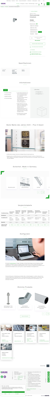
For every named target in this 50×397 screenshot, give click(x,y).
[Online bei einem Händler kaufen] (12, 225)
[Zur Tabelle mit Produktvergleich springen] (37, 24)
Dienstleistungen (32, 3)
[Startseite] (3, 4)
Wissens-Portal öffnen (5, 341)
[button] (39, 3)
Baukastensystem (11, 187)
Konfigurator (22, 3)
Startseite (2, 6)
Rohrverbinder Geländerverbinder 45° (25, 307)
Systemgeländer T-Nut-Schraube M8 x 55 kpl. (8, 307)
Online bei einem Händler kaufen (37, 43)
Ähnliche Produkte (25, 316)
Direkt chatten (20, 379)
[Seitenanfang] (48, 366)
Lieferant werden (29, 395)
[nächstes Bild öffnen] (42, 192)
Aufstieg (38, 187)
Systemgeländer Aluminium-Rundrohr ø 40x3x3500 (41, 307)
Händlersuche (17, 341)
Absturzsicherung (25, 187)
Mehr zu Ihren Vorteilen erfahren (31, 389)
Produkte (18, 3)
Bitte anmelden (37, 40)
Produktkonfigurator (13, 263)
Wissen (26, 3)
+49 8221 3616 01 (21, 376)
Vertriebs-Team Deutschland (30, 340)
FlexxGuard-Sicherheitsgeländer (43, 341)
